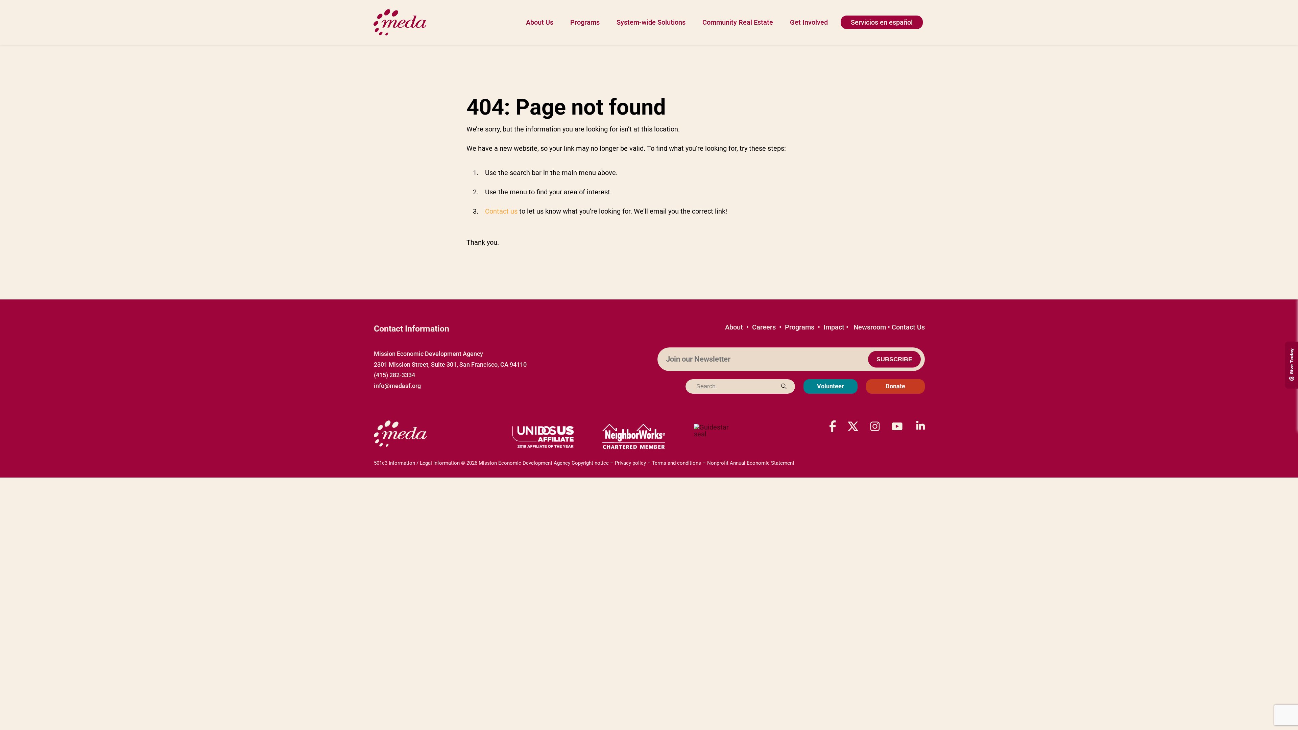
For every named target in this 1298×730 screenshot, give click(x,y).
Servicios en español (882, 22)
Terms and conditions (676, 463)
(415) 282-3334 (394, 375)
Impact (833, 327)
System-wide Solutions (651, 22)
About (734, 327)
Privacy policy (630, 463)
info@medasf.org (397, 385)
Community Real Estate (737, 22)
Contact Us (908, 327)
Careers (764, 327)
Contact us (501, 211)
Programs (585, 22)
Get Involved (809, 22)
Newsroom (870, 327)
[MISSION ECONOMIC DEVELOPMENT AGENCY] (715, 437)
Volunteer (830, 386)
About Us (539, 22)
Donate (895, 386)
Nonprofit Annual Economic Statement (750, 463)
